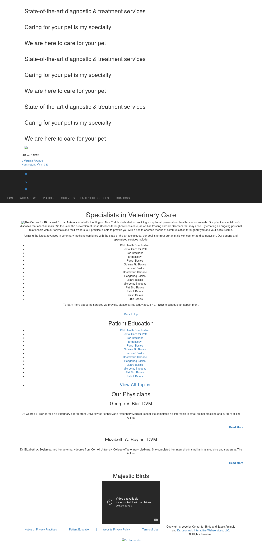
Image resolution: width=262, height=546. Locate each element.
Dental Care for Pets (135, 334)
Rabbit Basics (135, 376)
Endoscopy (135, 341)
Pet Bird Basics (135, 372)
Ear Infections (135, 338)
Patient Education (79, 529)
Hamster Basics (134, 353)
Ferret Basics (135, 345)
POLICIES (49, 198)
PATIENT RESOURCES (94, 198)
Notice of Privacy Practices (41, 529)
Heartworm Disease (135, 357)
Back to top (131, 314)
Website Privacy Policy (116, 529)
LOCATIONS (122, 198)
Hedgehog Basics (135, 361)
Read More (236, 427)
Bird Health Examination (134, 330)
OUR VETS (68, 198)
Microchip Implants (135, 368)
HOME (10, 198)
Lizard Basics (135, 364)
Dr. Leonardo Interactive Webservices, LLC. (203, 530)
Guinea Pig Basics (135, 349)
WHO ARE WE (28, 198)
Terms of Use (150, 529)
